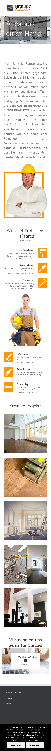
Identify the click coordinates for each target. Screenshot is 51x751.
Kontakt (8, 703)
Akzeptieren (16, 745)
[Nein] (47, 737)
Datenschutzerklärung (13, 693)
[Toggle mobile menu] (45, 4)
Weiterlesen (35, 745)
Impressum (9, 698)
